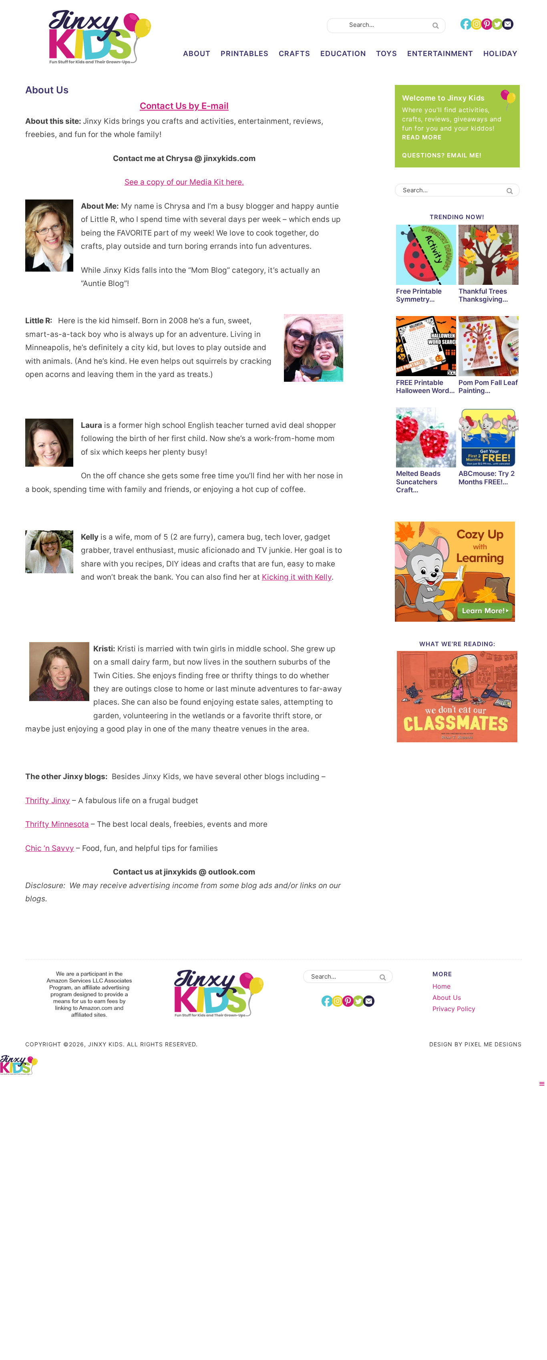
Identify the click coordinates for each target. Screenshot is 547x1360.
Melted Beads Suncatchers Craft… (418, 481)
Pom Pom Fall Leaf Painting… (488, 387)
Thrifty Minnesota (57, 824)
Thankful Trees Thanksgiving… (483, 295)
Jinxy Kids (99, 37)
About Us (446, 997)
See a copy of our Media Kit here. (184, 182)
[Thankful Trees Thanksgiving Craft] (489, 256)
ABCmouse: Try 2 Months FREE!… (487, 477)
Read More (422, 137)
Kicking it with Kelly (297, 577)
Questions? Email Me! (442, 155)
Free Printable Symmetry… (419, 295)
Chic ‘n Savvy (49, 848)
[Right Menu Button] (542, 1084)
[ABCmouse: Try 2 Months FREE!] (489, 438)
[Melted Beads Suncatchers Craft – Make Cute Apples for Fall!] (426, 438)
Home (441, 986)
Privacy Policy (453, 1009)
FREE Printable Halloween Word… (425, 387)
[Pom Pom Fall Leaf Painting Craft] (489, 347)
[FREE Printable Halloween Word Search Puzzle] (426, 347)
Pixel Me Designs (493, 1044)
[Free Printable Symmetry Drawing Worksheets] (426, 256)
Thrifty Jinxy (47, 800)
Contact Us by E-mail (184, 106)
